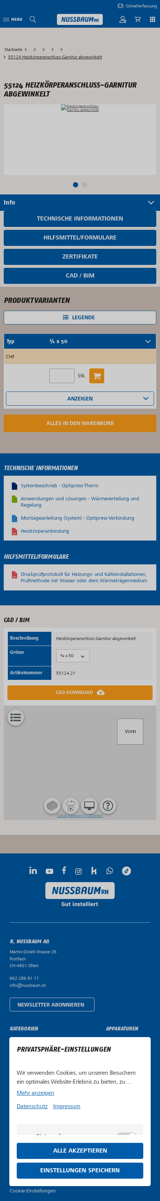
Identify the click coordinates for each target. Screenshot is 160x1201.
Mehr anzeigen (35, 1093)
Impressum (66, 1106)
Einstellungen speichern (80, 1170)
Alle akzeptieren (80, 1150)
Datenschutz (32, 1106)
